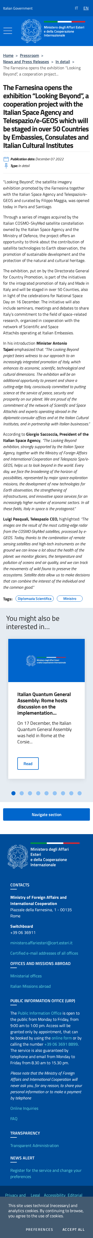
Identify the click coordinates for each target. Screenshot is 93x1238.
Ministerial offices (26, 976)
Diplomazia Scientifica (34, 598)
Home (8, 55)
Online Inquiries (24, 1108)
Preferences (39, 1229)
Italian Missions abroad (30, 986)
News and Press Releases (26, 61)
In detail (63, 61)
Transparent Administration (34, 1145)
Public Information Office (39, 1013)
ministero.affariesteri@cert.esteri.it (41, 943)
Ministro (69, 598)
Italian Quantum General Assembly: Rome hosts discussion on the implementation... (44, 703)
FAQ (14, 1118)
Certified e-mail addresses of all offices (44, 953)
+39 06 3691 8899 (61, 1044)
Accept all (74, 1229)
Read (28, 763)
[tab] (13, 793)
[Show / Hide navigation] (8, 31)
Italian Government (18, 8)
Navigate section (46, 814)
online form (62, 1038)
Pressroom (29, 55)
